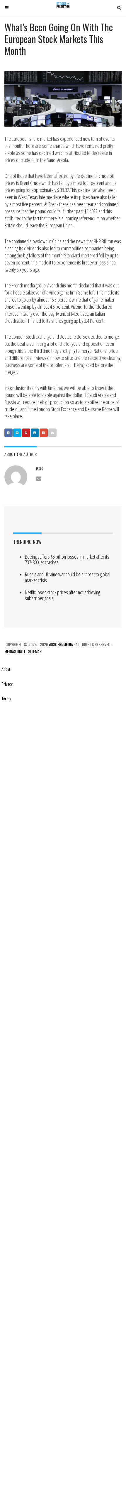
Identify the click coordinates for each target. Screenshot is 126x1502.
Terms (6, 698)
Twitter (17, 433)
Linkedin (35, 433)
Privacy (6, 684)
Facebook (8, 433)
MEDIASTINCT (14, 651)
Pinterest (26, 433)
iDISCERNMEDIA (60, 644)
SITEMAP (35, 651)
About (6, 669)
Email (52, 433)
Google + (44, 433)
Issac (39, 469)
